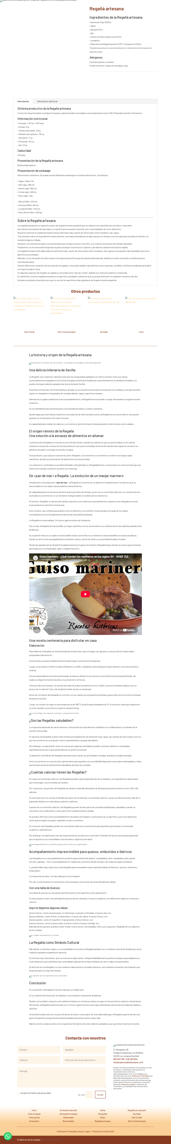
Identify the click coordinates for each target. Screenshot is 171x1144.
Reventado (68, 1117)
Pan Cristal (137, 1117)
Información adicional (47, 101)
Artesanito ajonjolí (68, 1110)
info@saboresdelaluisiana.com (128, 1062)
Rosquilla (102, 1114)
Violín (102, 1117)
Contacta (150, 6)
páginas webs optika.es (52, 1139)
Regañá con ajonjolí (137, 1110)
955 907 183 (119, 1059)
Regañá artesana (102, 1121)
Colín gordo (34, 1117)
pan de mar (62, 482)
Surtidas (137, 1114)
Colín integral (34, 1114)
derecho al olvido (128, 1084)
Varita (102, 1110)
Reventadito (68, 1121)
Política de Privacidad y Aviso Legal (73, 1131)
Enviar (100, 1094)
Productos (126, 6)
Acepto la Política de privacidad (35, 1093)
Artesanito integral (68, 1114)
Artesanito (34, 1121)
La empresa (138, 6)
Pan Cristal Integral (137, 1121)
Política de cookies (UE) (103, 1131)
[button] (8, 1136)
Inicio (117, 6)
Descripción (23, 101)
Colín (34, 1110)
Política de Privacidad (140, 1076)
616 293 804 (132, 1059)
